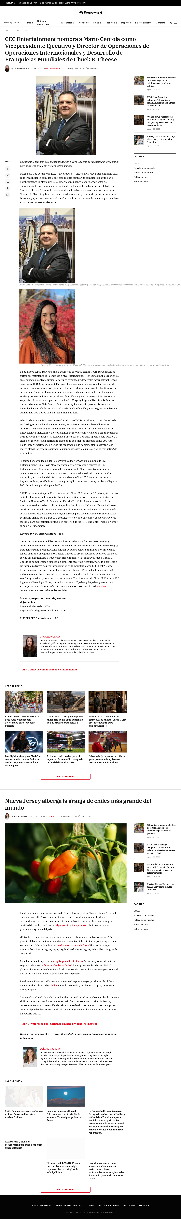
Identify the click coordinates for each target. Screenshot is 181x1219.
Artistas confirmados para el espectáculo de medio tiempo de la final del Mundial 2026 (65, 759)
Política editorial (141, 177)
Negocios (84, 23)
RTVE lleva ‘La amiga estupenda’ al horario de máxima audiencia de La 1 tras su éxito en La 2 (65, 719)
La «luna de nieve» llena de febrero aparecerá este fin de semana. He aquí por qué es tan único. (64, 1116)
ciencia (51, 816)
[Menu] (175, 23)
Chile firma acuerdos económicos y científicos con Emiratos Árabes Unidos (24, 1114)
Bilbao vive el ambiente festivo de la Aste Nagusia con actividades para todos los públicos (22, 721)
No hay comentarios (75, 68)
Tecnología (111, 23)
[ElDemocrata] (90, 12)
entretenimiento (54, 68)
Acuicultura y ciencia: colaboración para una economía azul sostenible (23, 1144)
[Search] (171, 23)
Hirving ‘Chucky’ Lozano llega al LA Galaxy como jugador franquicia (161, 139)
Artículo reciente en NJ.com (73, 945)
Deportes (126, 23)
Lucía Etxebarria (20, 68)
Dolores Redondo (21, 816)
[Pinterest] (7, 188)
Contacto (160, 23)
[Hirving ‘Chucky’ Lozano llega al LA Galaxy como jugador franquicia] (139, 139)
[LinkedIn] (7, 182)
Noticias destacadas (43, 23)
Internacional (67, 23)
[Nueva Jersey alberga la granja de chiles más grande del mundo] (66, 863)
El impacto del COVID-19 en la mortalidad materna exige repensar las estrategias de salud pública (63, 1168)
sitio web (102, 586)
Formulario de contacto (144, 168)
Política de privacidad (144, 172)
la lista (54, 985)
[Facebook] (7, 169)
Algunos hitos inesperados (70, 925)
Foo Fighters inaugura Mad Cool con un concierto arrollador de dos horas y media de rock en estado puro (23, 761)
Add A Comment (65, 776)
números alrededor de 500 (57, 965)
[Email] (7, 195)
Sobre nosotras (141, 181)
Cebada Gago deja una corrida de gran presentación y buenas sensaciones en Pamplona (107, 759)
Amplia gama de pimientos (68, 961)
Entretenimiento (143, 23)
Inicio (30, 23)
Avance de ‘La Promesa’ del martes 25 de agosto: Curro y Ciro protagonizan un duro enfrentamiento (54, 3)
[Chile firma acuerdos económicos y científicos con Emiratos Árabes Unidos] (24, 1096)
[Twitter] (7, 175)
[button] (47, 245)
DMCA (137, 163)
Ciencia (97, 23)
